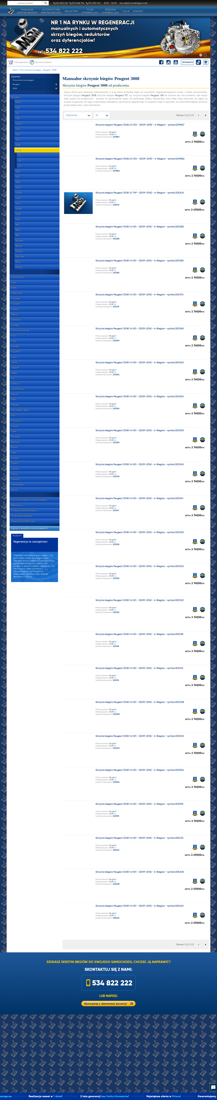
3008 (54, 70)
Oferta (15, 70)
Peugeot (46, 70)
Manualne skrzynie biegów (30, 70)
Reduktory (71, 11)
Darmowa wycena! (43, 62)
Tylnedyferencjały (90, 11)
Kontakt (138, 11)
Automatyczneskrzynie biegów (51, 11)
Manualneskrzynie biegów (27, 11)
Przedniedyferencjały (110, 11)
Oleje (126, 11)
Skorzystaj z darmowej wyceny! (105, 1004)
